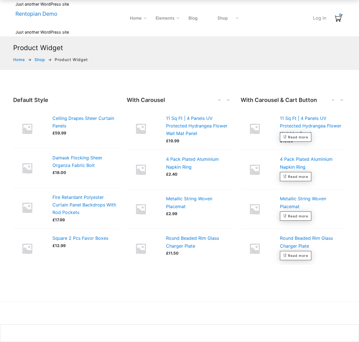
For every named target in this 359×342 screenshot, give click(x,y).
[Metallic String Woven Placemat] (143, 209)
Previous (219, 100)
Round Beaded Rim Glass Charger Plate (192, 241)
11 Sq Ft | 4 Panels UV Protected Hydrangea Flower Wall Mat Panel (196, 125)
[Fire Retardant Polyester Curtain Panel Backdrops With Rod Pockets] (27, 197)
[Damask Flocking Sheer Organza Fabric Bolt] (27, 157)
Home (19, 59)
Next (228, 100)
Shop (39, 59)
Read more (298, 137)
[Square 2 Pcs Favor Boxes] (27, 238)
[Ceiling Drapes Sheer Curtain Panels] (27, 118)
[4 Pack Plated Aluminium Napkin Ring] (143, 169)
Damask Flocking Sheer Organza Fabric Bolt (77, 161)
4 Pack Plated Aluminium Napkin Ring (192, 162)
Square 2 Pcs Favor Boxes (80, 238)
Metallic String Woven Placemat (189, 202)
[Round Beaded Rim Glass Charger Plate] (143, 248)
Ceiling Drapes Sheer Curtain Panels (83, 122)
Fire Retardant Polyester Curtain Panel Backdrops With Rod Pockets (84, 204)
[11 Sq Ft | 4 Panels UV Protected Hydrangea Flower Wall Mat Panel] (143, 129)
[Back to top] (344, 327)
